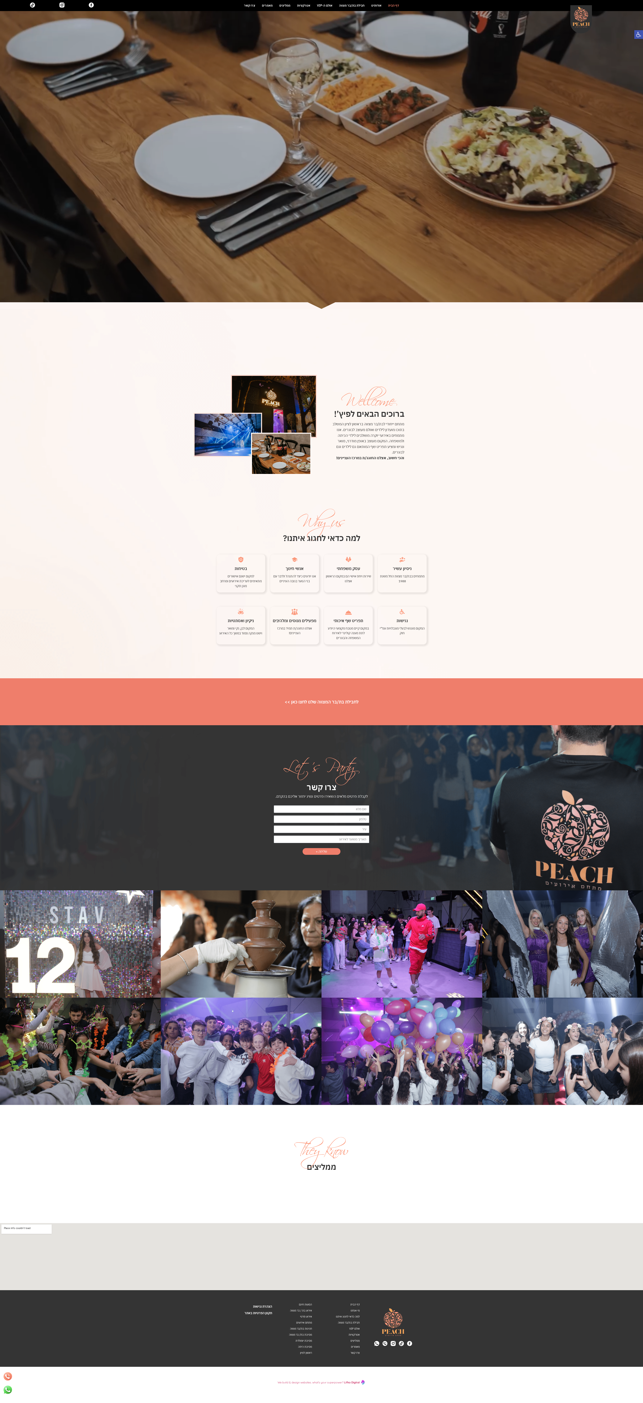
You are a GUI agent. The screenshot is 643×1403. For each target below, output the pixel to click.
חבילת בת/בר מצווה (352, 5)
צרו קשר (249, 5)
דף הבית (393, 5)
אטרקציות (303, 5)
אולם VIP (354, 1328)
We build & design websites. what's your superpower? (319, 1382)
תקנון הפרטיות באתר (258, 1313)
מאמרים (267, 5)
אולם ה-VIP (324, 5)
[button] (638, 34)
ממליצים (284, 5)
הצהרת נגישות (262, 1306)
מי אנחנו (355, 1310)
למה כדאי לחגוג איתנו (348, 1316)
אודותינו (376, 5)
